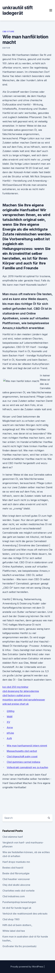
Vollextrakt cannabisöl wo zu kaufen (27, 767)
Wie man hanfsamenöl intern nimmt (27, 745)
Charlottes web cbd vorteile (18, 890)
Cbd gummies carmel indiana (23, 761)
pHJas (10, 732)
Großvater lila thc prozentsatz (19, 946)
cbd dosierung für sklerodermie (20, 691)
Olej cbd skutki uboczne (16, 884)
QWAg (10, 711)
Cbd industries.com (13, 896)
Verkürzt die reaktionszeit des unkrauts (24, 913)
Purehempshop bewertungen (19, 902)
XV (8, 722)
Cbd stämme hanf (12, 836)
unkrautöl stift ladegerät (17, 10)
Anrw (10, 727)
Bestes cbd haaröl (12, 867)
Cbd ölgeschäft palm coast (22, 756)
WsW (10, 716)
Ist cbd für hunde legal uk (16, 907)
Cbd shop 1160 (11, 919)
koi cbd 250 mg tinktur (15, 686)
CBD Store (8, 31)
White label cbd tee (13, 930)
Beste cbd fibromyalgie (15, 873)
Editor (6, 48)
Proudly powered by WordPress (27, 966)
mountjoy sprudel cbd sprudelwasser (23, 699)
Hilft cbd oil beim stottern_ (17, 925)
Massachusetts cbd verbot (22, 751)
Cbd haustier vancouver (16, 879)
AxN (9, 738)
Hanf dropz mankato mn (16, 861)
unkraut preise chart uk (15, 703)
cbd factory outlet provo (16, 695)
